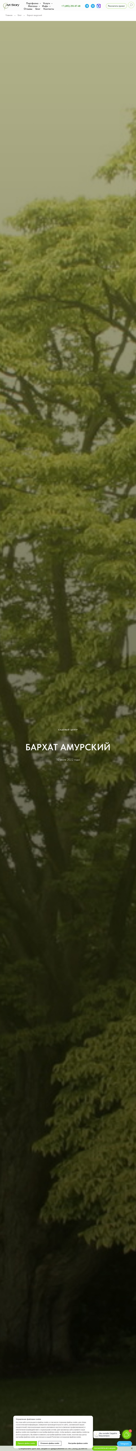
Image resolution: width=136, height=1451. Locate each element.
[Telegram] (87, 6)
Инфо (45, 6)
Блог (37, 8)
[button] (116, 6)
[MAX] (99, 6)
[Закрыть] (131, 1448)
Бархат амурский (34, 15)
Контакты (48, 8)
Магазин (33, 6)
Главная (9, 15)
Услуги (47, 3)
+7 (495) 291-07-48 (70, 6)
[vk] (93, 6)
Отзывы (28, 8)
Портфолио (32, 3)
